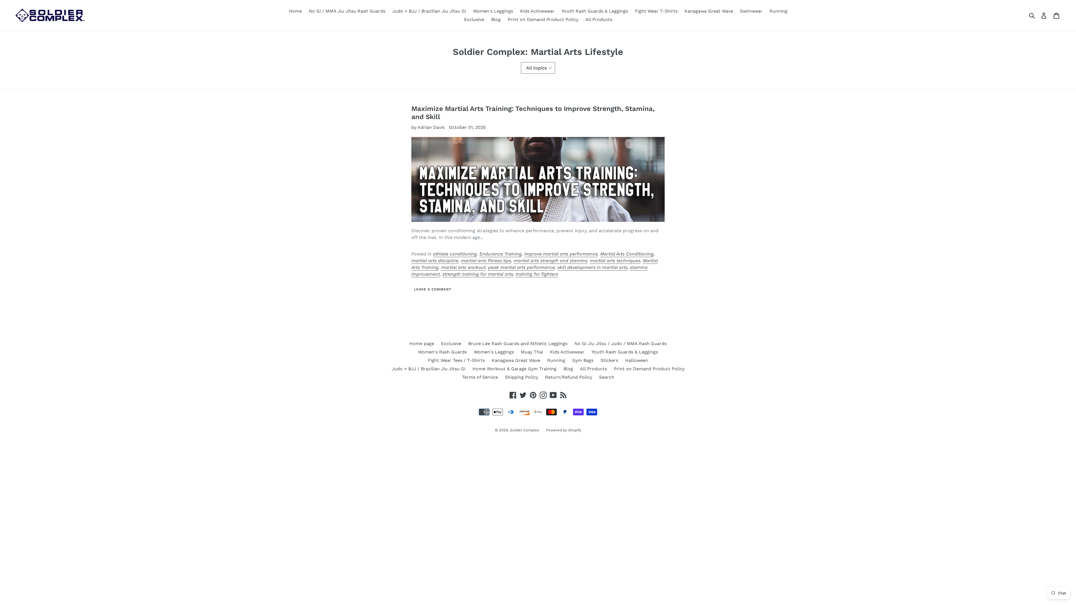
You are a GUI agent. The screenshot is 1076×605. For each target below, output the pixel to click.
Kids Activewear (537, 11)
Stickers (609, 360)
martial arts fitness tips (486, 260)
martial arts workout (463, 267)
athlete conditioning (455, 254)
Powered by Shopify (563, 430)
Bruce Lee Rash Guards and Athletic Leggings (517, 343)
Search (606, 377)
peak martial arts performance (521, 267)
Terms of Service (480, 377)
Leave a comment (432, 289)
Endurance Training (500, 254)
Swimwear (751, 11)
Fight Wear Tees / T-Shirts (456, 360)
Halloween (636, 360)
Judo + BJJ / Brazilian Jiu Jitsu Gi (429, 11)
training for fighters (537, 274)
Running (778, 11)
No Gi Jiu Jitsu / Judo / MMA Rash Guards (620, 343)
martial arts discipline (434, 260)
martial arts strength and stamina (550, 260)
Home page (421, 343)
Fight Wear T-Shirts (656, 11)
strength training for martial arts (477, 274)
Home (295, 11)
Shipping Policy (521, 377)
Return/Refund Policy (568, 377)
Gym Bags (582, 360)
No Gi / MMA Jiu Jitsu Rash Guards (347, 11)
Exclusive (474, 19)
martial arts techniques (615, 260)
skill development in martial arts (592, 267)
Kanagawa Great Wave (709, 11)
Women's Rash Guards (442, 352)
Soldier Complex (524, 430)
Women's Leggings (493, 11)
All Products (598, 19)
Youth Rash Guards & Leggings (595, 11)
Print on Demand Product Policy (543, 19)
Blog (496, 19)
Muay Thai (532, 352)
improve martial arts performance (561, 254)
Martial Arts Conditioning (627, 254)
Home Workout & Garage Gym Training (514, 368)
